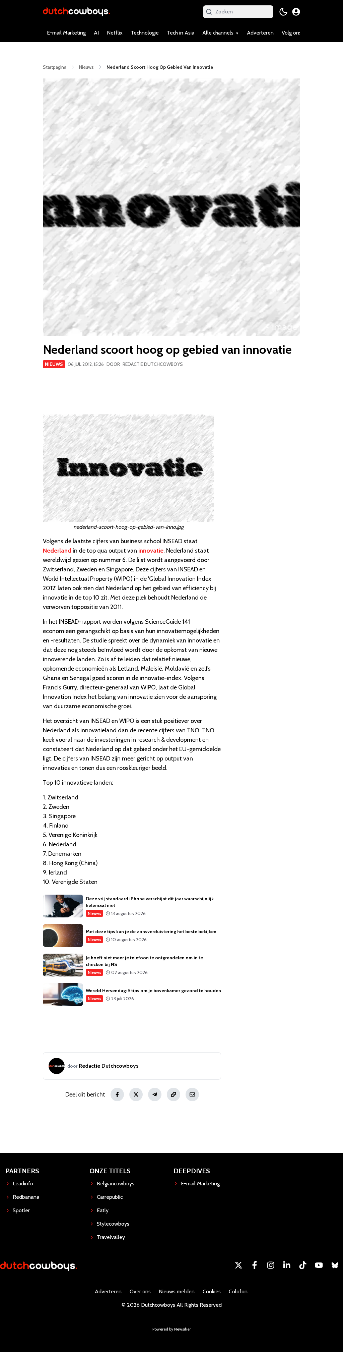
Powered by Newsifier (171, 1329)
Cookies (212, 1291)
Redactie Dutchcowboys (153, 364)
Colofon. (239, 1291)
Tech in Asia (180, 33)
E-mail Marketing (66, 33)
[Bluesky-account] (335, 1265)
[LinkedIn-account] (287, 1265)
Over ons (140, 1291)
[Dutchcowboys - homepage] (76, 11)
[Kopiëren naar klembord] (173, 1094)
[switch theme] (283, 11)
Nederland (57, 550)
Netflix (115, 33)
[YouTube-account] (319, 1265)
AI (96, 33)
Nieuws (54, 364)
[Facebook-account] (255, 1265)
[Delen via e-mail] (192, 1094)
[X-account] (238, 1265)
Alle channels (217, 33)
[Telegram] (154, 1094)
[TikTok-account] (303, 1265)
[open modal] (296, 12)
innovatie (150, 550)
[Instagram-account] (271, 1265)
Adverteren (260, 33)
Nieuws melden (177, 1291)
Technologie (145, 33)
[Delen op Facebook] (117, 1094)
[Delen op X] (136, 1094)
